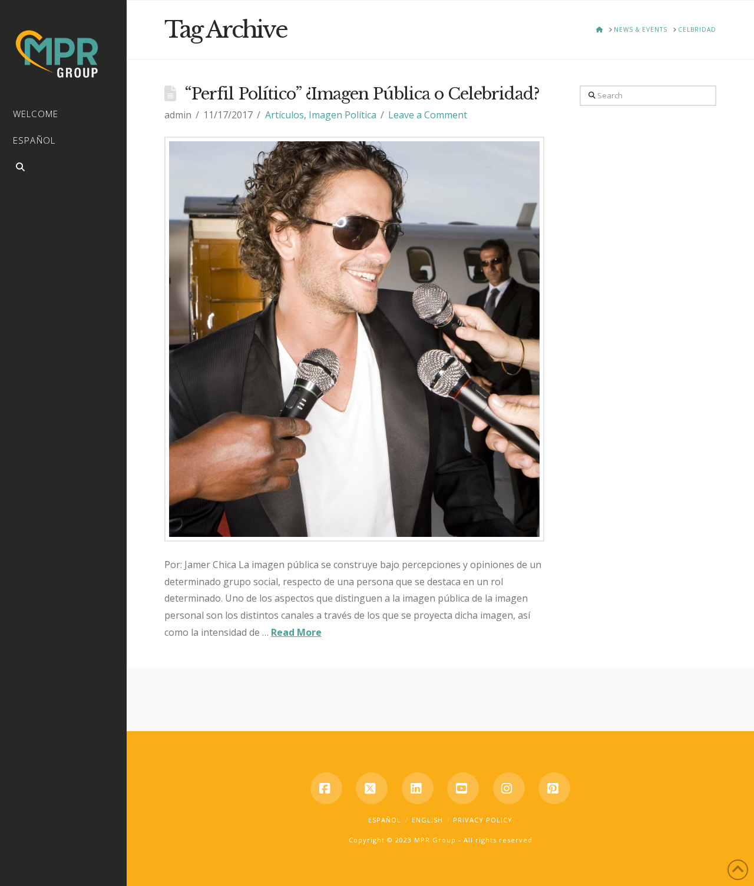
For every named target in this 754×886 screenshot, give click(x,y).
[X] (372, 788)
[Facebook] (326, 788)
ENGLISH (427, 819)
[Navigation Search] (63, 168)
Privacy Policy (482, 819)
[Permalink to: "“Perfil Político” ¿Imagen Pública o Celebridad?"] (354, 339)
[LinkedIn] (418, 788)
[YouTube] (463, 788)
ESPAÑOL (384, 819)
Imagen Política (342, 114)
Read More (296, 632)
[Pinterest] (554, 788)
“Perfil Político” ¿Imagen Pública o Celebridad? (362, 94)
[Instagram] (509, 788)
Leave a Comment (427, 114)
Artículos (284, 114)
